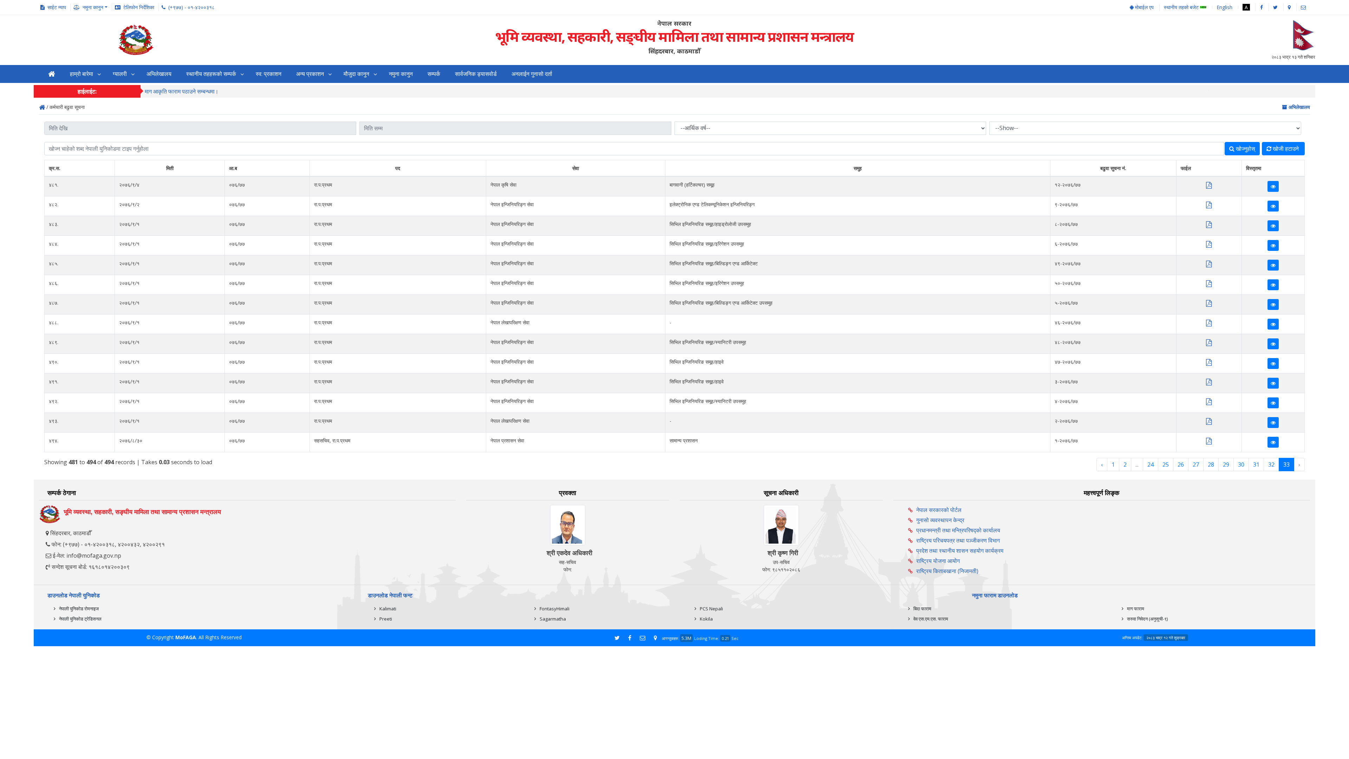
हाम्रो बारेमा (81, 74)
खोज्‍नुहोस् (1244, 149)
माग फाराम (1135, 608)
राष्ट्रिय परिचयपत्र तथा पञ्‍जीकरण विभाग (958, 540)
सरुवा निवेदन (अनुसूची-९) (1147, 619)
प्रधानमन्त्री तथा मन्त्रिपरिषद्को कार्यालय (958, 530)
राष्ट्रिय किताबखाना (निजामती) (947, 571)
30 (1241, 464)
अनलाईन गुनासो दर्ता (531, 74)
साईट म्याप (56, 7)
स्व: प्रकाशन (268, 74)
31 (1256, 464)
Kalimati (387, 608)
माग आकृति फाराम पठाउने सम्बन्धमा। (182, 91)
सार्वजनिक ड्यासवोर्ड (476, 74)
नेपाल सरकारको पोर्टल (939, 510)
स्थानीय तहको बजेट (1182, 8)
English (1224, 7)
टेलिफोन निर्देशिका (138, 7)
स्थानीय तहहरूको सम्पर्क (211, 74)
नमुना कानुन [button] (93, 7)
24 (1150, 464)
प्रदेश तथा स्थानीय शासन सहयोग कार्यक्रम (959, 550)
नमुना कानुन (401, 74)
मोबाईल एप (1144, 7)
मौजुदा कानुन (356, 74)
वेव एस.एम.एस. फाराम (930, 619)
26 (1181, 464)
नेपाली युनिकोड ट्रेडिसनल (80, 619)
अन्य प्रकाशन (310, 74)
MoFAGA (185, 637)
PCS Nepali (711, 608)
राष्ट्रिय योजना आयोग (938, 561)
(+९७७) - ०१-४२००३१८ (191, 7)
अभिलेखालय (158, 74)
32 (1271, 464)
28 (1211, 464)
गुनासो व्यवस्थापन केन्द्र (940, 520)
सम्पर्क (434, 74)
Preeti (385, 619)
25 (1165, 464)
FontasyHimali (554, 608)
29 (1226, 464)
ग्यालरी (120, 74)
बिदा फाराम (922, 608)
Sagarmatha (553, 619)
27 (1196, 464)
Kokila (706, 619)
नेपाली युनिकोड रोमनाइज (79, 608)
